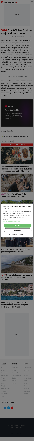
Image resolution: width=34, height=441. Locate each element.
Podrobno (5, 219)
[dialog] (17, 220)
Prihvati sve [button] (18, 225)
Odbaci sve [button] (17, 230)
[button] (17, 222)
